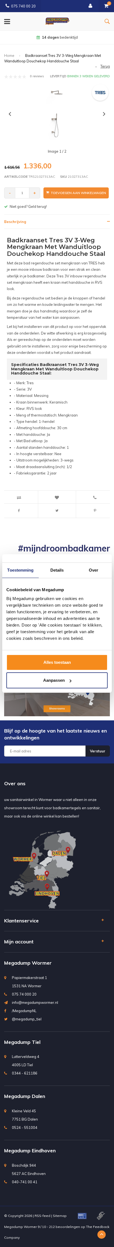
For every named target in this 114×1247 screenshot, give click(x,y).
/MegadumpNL (24, 1011)
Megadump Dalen (24, 1096)
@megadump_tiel (27, 1019)
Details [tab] (57, 570)
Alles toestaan (57, 662)
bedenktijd (60, 37)
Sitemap (60, 1216)
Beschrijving (15, 221)
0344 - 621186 (24, 1073)
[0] (106, 6)
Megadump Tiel (22, 1042)
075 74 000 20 (24, 994)
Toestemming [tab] (20, 570)
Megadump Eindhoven (30, 1150)
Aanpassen (54, 680)
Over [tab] (93, 570)
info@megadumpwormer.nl (35, 1002)
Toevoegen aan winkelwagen (78, 193)
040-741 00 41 (24, 1182)
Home (9, 55)
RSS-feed (42, 1216)
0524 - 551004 (24, 1127)
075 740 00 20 (23, 6)
